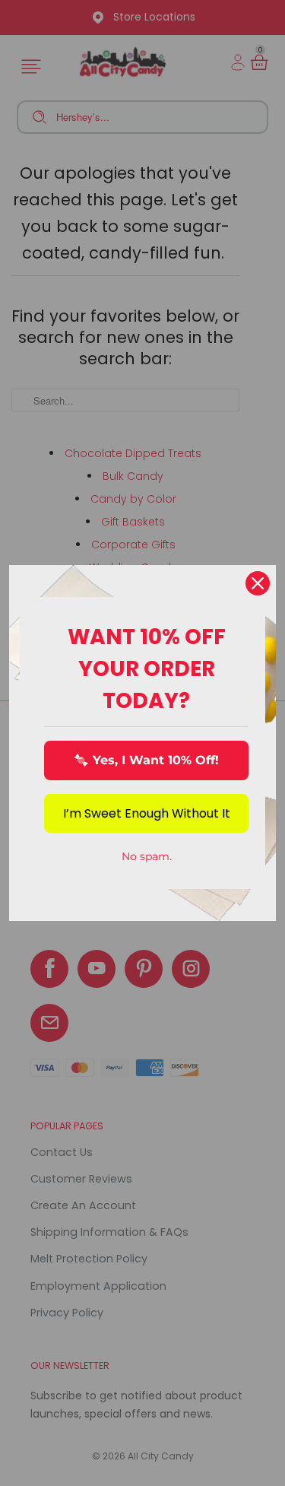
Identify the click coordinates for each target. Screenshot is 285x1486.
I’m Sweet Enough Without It (146, 813)
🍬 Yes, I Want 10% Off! (146, 760)
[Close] (257, 583)
